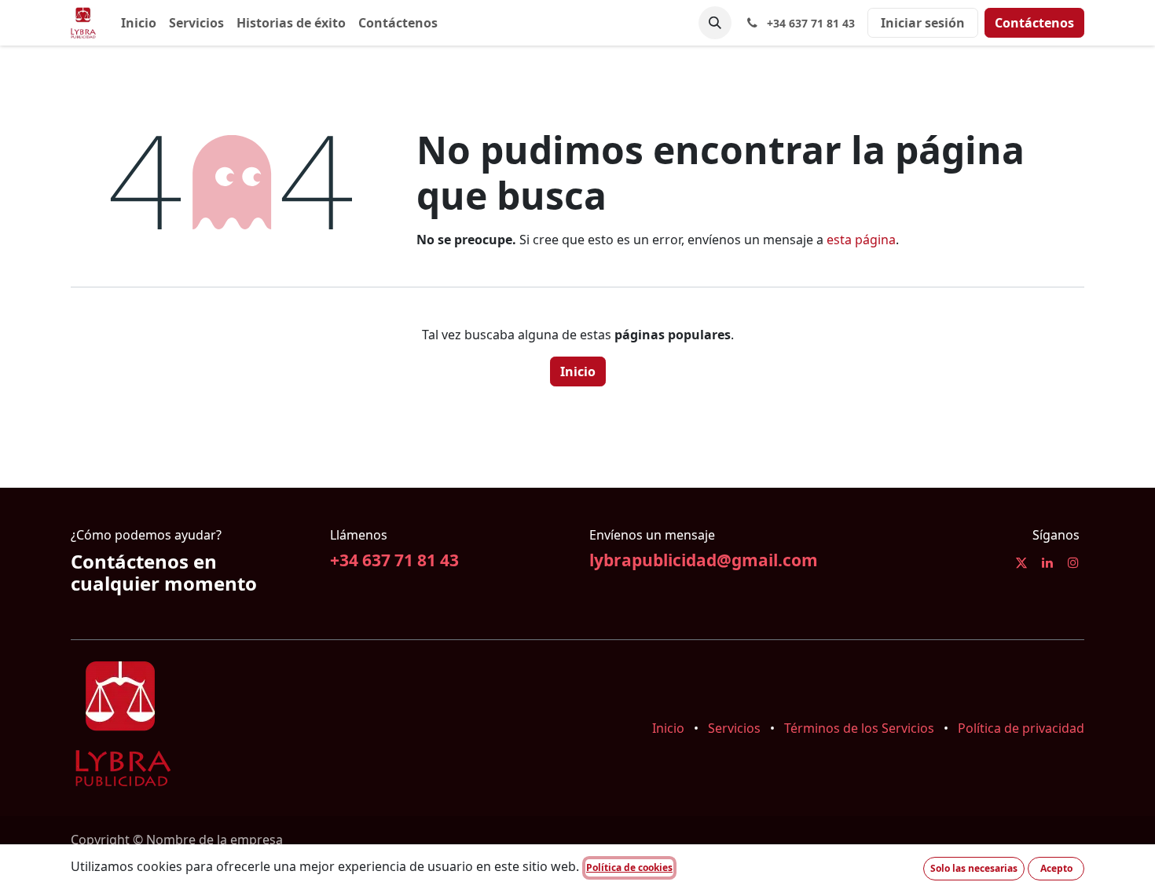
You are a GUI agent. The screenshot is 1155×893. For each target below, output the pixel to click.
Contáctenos (1034, 22)
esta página (861, 239)
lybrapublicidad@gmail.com (703, 560)
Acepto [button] (1056, 868)
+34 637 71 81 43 (394, 560)
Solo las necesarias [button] (974, 868)
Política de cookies (629, 867)
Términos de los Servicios (859, 728)
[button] (715, 22)
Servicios (734, 728)
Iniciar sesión (923, 22)
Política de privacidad (1021, 728)
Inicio (578, 371)
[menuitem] (139, 22)
